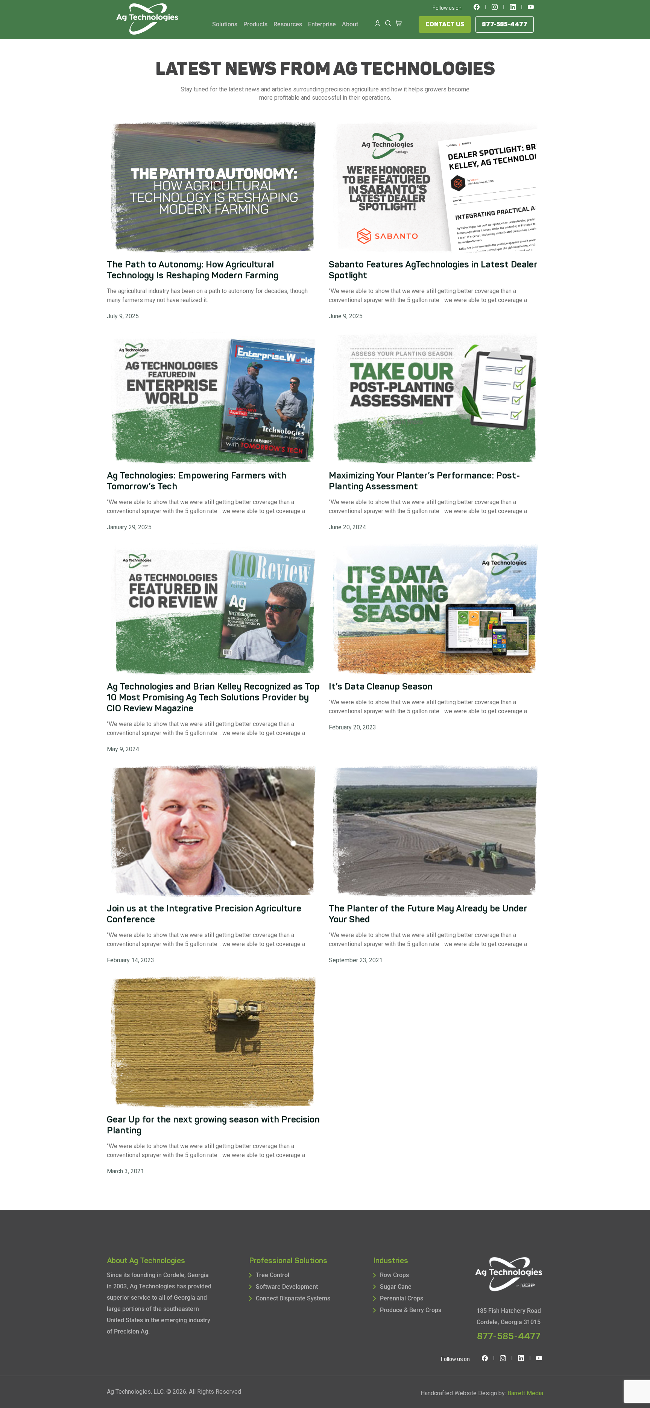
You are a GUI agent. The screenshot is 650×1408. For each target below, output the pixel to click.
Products (255, 24)
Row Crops (394, 1275)
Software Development (287, 1286)
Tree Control (272, 1275)
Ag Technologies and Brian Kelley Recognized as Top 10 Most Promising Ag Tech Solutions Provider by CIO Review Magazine (213, 697)
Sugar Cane (396, 1286)
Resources (287, 24)
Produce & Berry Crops (410, 1310)
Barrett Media (525, 1393)
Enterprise (322, 24)
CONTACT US (444, 24)
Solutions (224, 24)
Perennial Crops (401, 1298)
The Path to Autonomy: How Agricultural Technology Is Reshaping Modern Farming (192, 270)
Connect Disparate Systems (293, 1298)
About (350, 24)
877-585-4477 (504, 24)
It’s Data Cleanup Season (381, 686)
